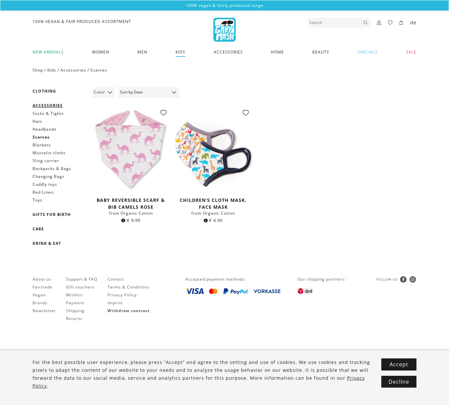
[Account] (379, 23)
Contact (115, 279)
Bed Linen (43, 192)
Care (38, 229)
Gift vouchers (80, 287)
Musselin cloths (49, 153)
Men (142, 52)
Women (100, 52)
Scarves (98, 70)
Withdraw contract (128, 310)
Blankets (42, 145)
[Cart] (401, 23)
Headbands (45, 129)
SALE (411, 52)
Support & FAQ (81, 279)
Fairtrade (42, 287)
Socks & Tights (48, 113)
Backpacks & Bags (52, 168)
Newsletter (44, 310)
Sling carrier (46, 160)
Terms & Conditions (128, 287)
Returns (74, 318)
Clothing (44, 91)
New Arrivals (48, 52)
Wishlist (74, 295)
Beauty (320, 52)
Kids (180, 52)
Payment (75, 303)
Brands (40, 303)
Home (277, 52)
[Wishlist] (390, 23)
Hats (37, 121)
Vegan (39, 295)
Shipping (75, 310)
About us (42, 279)
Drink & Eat (47, 243)
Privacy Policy (122, 295)
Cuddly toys (45, 184)
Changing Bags (48, 176)
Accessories (228, 52)
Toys (37, 200)
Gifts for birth (52, 214)
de (413, 22)
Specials (368, 52)
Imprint (115, 303)
